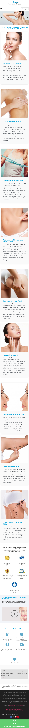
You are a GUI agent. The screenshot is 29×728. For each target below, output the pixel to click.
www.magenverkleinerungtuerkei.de (14, 709)
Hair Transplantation (8, 19)
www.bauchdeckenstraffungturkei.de (14, 710)
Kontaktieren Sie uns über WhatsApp (14, 726)
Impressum (8, 714)
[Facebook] (11, 717)
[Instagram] (13, 717)
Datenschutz (15, 714)
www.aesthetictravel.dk (14, 707)
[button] (1, 9)
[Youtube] (16, 717)
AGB (3, 714)
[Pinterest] (18, 717)
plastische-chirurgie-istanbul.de (16, 705)
